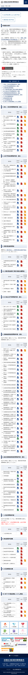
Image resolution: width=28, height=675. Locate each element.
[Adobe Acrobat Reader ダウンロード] (13, 68)
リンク (8, 669)
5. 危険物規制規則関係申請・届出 (11, 93)
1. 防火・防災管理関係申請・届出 (11, 84)
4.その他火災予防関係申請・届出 (11, 91)
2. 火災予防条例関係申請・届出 (11, 86)
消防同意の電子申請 (8, 20)
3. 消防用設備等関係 (8, 88)
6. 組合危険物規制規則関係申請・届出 (12, 94)
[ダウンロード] (17, 117)
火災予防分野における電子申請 (11, 15)
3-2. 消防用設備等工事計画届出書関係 (12, 89)
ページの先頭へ (15, 655)
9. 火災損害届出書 (7, 100)
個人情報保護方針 (17, 669)
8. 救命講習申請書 (7, 98)
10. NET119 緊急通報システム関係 (12, 101)
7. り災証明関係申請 (8, 96)
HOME (2, 6)
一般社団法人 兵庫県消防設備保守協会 (16, 250)
